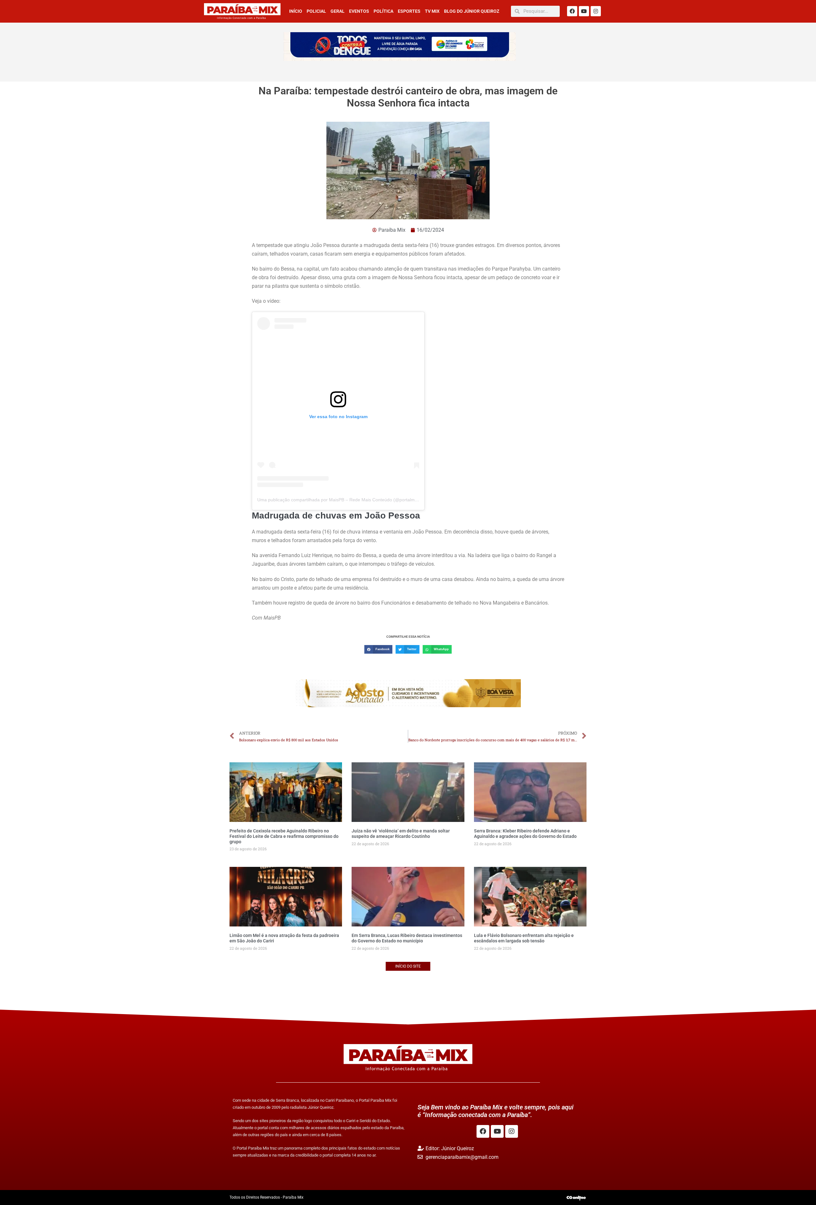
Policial (316, 11)
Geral (338, 11)
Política (383, 11)
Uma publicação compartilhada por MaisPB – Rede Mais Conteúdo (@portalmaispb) (342, 499)
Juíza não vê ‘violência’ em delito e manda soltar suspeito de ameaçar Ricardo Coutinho (401, 833)
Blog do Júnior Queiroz (471, 11)
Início (295, 11)
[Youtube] (584, 11)
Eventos (359, 11)
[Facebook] (572, 11)
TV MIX (432, 11)
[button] (378, 649)
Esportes (409, 11)
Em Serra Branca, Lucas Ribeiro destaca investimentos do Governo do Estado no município (407, 938)
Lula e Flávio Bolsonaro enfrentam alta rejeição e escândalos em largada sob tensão (524, 938)
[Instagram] (596, 11)
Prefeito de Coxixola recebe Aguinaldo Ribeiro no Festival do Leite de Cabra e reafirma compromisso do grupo (284, 836)
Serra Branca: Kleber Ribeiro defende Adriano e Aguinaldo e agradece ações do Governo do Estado (525, 833)
